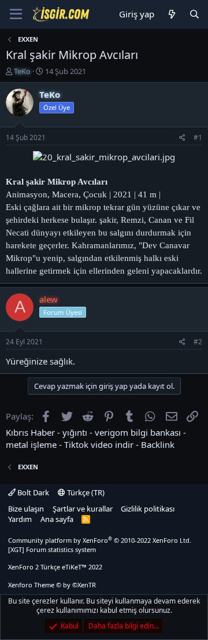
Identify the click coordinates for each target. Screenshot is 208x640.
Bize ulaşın (26, 508)
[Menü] (15, 14)
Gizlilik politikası (147, 508)
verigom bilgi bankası (138, 432)
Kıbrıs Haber (30, 432)
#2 (198, 342)
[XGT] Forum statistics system (69, 549)
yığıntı (74, 432)
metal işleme (31, 444)
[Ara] (194, 14)
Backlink (157, 444)
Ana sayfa (56, 519)
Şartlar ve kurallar (83, 508)
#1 (198, 137)
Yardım (20, 519)
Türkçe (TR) (85, 492)
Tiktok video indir (98, 444)
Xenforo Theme (52, 584)
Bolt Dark (32, 492)
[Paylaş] (182, 138)
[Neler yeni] (171, 14)
